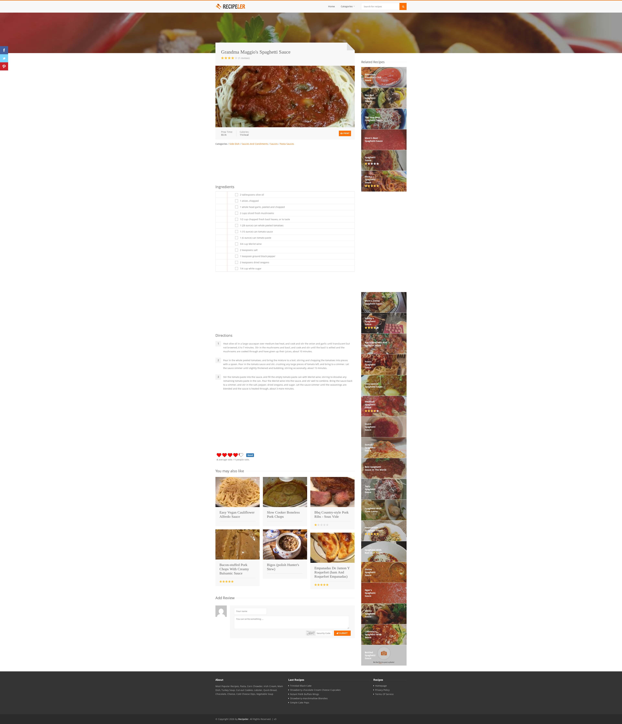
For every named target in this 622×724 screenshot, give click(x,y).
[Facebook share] (4, 50)
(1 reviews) (244, 58)
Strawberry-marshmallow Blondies (309, 698)
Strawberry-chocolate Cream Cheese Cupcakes (315, 690)
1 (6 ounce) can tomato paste (255, 237)
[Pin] (4, 66)
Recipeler (243, 719)
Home (331, 6)
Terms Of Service (384, 694)
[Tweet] (4, 58)
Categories (347, 6)
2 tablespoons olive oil (252, 194)
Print (346, 133)
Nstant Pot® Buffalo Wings (304, 694)
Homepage (381, 685)
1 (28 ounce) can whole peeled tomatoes (261, 225)
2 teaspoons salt (249, 250)
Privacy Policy (382, 690)
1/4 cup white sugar (250, 268)
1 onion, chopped (249, 200)
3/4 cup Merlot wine (251, 244)
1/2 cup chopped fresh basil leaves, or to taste (265, 219)
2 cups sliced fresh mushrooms (257, 213)
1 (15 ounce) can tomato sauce (256, 231)
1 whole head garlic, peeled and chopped (262, 207)
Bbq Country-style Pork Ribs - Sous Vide (331, 514)
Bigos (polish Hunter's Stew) (283, 567)
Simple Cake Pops (299, 702)
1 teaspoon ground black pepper (257, 256)
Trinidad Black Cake (300, 685)
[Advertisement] (285, 164)
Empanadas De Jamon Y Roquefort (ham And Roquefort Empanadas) (332, 572)
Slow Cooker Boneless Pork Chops (283, 514)
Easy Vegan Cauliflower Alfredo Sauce (236, 514)
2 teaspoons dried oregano (254, 262)
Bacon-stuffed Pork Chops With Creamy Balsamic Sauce (234, 569)
